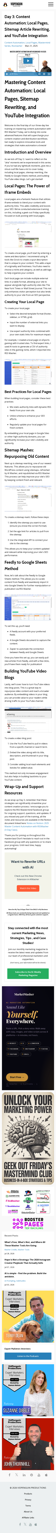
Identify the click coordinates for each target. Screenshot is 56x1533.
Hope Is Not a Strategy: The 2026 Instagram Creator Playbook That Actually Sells (27, 1261)
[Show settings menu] (44, 74)
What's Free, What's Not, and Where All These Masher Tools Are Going (25, 1244)
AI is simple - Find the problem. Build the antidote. (25, 1275)
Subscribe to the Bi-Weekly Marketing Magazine (28, 974)
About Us (28, 1511)
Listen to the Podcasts (28, 1356)
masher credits (11, 1249)
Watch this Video (28, 888)
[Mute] (39, 74)
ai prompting (10, 1281)
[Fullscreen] (49, 74)
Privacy (28, 1499)
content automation (15, 42)
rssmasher (17, 45)
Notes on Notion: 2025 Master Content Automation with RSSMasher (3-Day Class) (27, 826)
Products (28, 1493)
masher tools (23, 1249)
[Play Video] (6, 74)
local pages (31, 42)
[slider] (26, 74)
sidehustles (21, 1281)
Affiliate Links (28, 1517)
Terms (28, 1505)
